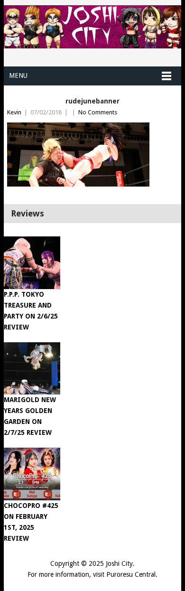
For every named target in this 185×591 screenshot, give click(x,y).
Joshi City (119, 563)
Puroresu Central (131, 574)
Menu (18, 75)
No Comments (97, 112)
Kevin (14, 112)
